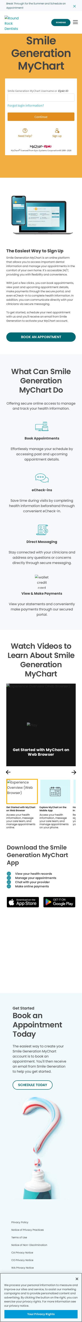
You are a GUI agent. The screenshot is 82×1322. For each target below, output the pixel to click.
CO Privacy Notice (22, 1260)
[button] (75, 22)
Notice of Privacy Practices (27, 1230)
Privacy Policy (19, 1222)
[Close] (77, 1279)
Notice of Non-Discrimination (29, 1245)
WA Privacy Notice (22, 1267)
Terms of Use (19, 1237)
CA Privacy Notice (22, 1252)
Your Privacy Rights (41, 1314)
